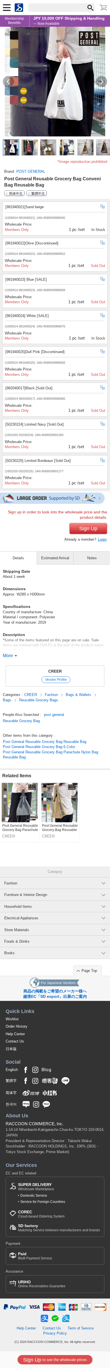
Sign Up (88, 528)
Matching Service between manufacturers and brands (59, 1227)
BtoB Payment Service (35, 1256)
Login (102, 539)
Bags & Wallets (79, 695)
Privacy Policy (55, 1333)
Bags (7, 700)
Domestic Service (33, 1196)
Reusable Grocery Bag (21, 721)
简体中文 (16, 193)
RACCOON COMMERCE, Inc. (34, 1123)
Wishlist (12, 1019)
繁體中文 (38, 193)
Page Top (89, 971)
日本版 (11, 1049)
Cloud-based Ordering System (41, 1214)
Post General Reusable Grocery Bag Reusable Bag (44, 742)
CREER (55, 671)
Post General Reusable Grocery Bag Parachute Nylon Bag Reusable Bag (50, 754)
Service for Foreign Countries (42, 1202)
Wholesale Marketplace (36, 1186)
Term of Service (81, 1328)
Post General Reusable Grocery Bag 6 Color (39, 747)
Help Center (15, 1034)
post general (54, 715)
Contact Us (15, 1041)
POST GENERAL (30, 171)
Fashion (52, 695)
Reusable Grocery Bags (38, 700)
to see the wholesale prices (55, 1360)
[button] (8, 81)
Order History (16, 1026)
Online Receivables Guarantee (41, 1284)
